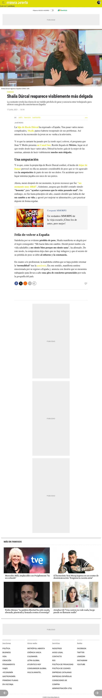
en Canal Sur (44, 145)
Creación (6, 660)
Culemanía (32, 656)
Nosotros (57, 648)
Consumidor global (36, 668)
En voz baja (7, 684)
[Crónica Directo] (51, 2)
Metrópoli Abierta (36, 648)
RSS (53, 660)
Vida (4, 656)
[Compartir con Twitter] (21, 283)
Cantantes (36, 117)
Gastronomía (8, 676)
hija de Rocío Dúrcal (28, 127)
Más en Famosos (13, 541)
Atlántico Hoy (34, 664)
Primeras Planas (10, 680)
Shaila (31, 130)
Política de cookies (61, 668)
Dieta (20, 117)
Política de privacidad (62, 664)
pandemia (41, 265)
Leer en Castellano (7, 6)
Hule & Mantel (34, 672)
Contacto (57, 656)
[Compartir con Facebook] (16, 283)
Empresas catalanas (62, 672)
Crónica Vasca (34, 652)
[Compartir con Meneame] (25, 283)
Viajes (5, 668)
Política (6, 648)
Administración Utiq (62, 688)
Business (6, 652)
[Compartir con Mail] (30, 283)
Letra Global (33, 660)
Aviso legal (57, 652)
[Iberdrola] (62, 10)
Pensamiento (8, 664)
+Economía (7, 672)
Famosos (10, 92)
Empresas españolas (62, 676)
